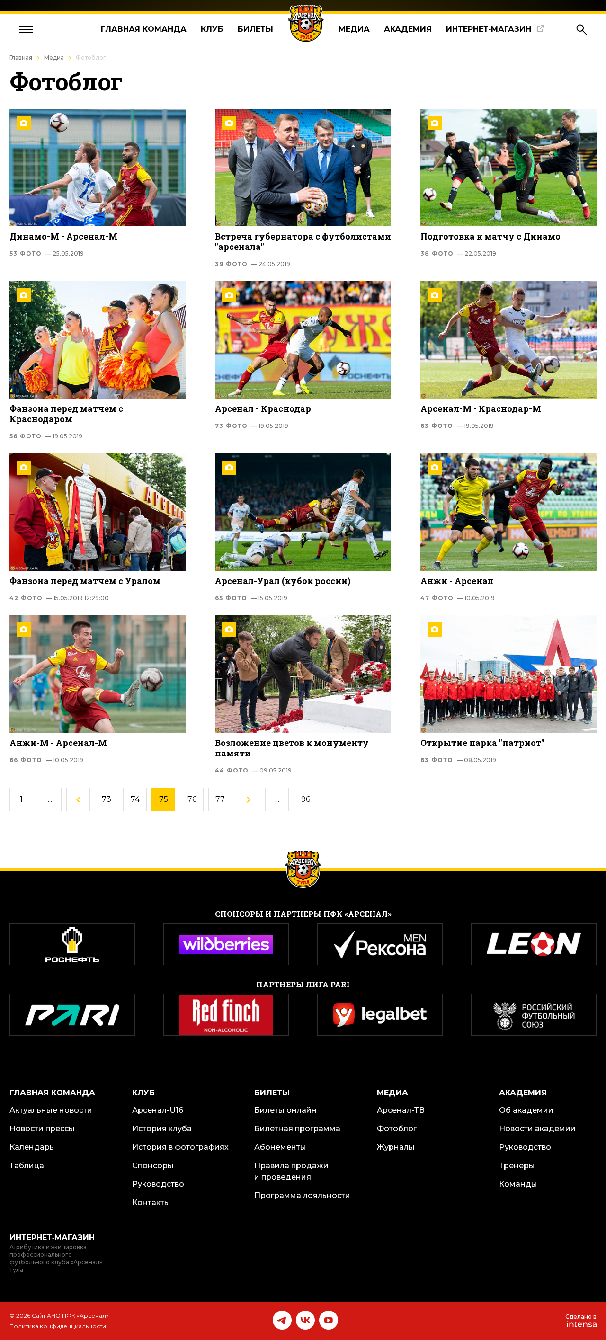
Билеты (255, 29)
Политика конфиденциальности (57, 1326)
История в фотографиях (180, 1147)
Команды (518, 1184)
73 (106, 799)
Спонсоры (153, 1165)
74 (135, 799)
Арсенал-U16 (157, 1110)
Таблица (26, 1165)
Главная (20, 57)
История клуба (162, 1128)
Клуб (212, 29)
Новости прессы (42, 1128)
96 (305, 799)
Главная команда (144, 29)
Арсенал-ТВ (401, 1110)
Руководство (158, 1184)
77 (220, 799)
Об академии (526, 1110)
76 (191, 799)
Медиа (354, 29)
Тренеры (517, 1165)
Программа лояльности (302, 1195)
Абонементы (280, 1147)
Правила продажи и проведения (291, 1171)
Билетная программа (297, 1128)
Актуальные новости (50, 1110)
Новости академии (537, 1128)
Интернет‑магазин (488, 29)
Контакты (151, 1202)
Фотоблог (397, 1128)
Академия (408, 29)
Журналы (396, 1147)
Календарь (31, 1147)
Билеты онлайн (285, 1110)
